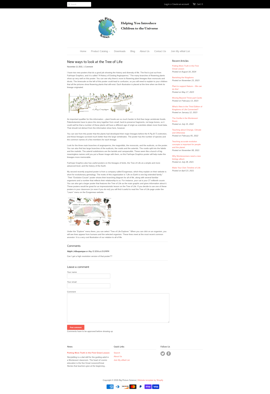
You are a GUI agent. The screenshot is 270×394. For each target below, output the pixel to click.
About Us (118, 356)
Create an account (180, 4)
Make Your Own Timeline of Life (186, 168)
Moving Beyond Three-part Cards (187, 98)
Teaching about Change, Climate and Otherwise (186, 131)
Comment (71, 292)
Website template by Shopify (150, 380)
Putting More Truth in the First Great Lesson (185, 67)
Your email (71, 282)
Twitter (162, 353)
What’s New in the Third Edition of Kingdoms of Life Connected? (187, 108)
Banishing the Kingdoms (183, 77)
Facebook (168, 353)
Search (117, 353)
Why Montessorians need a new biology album (186, 157)
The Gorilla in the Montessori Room (185, 119)
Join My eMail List (122, 360)
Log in (167, 4)
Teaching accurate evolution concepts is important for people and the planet (186, 144)
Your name (72, 272)
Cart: (200, 4)
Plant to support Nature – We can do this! (187, 87)
